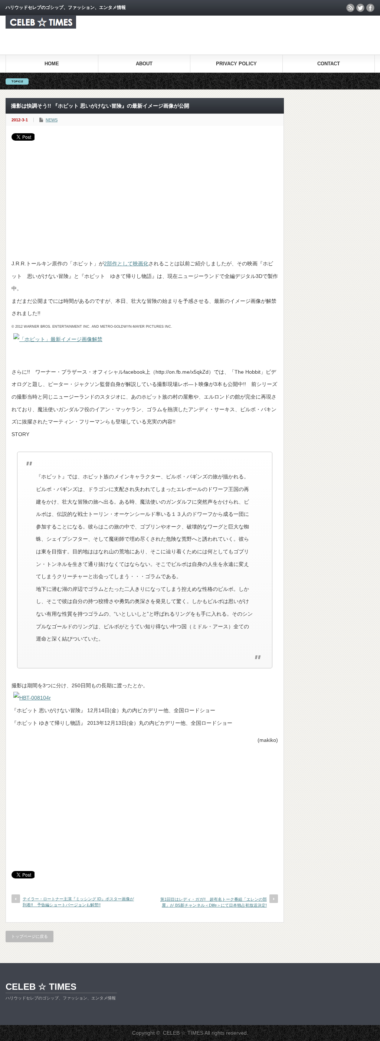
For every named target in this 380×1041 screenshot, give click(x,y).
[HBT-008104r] (32, 698)
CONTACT (328, 63)
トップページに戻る (29, 936)
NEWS (52, 120)
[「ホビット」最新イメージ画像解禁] (58, 339)
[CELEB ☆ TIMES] (41, 26)
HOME (52, 63)
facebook (370, 8)
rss (350, 8)
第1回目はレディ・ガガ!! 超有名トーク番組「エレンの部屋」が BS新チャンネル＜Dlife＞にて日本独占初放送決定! (213, 902)
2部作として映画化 (126, 263)
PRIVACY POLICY (236, 63)
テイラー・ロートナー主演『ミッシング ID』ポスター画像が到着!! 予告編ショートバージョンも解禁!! (78, 902)
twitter (360, 8)
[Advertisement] (145, 196)
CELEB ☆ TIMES (41, 987)
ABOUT (144, 63)
